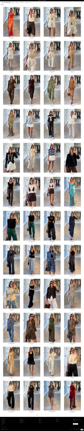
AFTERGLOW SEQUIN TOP (32, 71)
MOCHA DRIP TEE (32, 207)
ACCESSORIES (26, 2)
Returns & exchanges (22, 419)
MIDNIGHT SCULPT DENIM (12, 411)
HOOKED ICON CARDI (11, 173)
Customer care (3, 422)
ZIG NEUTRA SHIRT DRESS (72, 343)
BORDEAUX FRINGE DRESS (72, 411)
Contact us (40, 420)
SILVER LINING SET (11, 71)
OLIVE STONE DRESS (52, 343)
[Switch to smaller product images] (2, 4)
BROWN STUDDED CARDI (52, 309)
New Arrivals (57, 419)
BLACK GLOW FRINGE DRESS (52, 411)
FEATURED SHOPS (21, 2)
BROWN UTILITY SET (31, 343)
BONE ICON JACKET (11, 309)
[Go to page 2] (47, 414)
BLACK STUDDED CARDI (72, 173)
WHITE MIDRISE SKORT (52, 173)
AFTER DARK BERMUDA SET (52, 275)
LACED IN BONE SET (72, 139)
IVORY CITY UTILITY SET (52, 377)
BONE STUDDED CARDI (72, 37)
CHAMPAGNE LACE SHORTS (52, 37)
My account (3, 419)
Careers (39, 421)
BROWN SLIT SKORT (52, 207)
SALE (30, 2)
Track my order (3, 420)
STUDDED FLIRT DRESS (32, 377)
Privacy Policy (21, 422)
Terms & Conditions (22, 421)
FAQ (2, 424)
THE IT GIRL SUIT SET (11, 275)
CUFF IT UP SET (32, 173)
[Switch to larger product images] (1, 4)
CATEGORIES (16, 2)
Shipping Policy (21, 420)
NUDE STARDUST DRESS (72, 309)
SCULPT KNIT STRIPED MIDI (72, 275)
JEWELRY (57, 421)
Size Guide (3, 423)
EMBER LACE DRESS (11, 37)
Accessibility (40, 422)
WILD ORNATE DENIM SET (12, 343)
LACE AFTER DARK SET (52, 241)
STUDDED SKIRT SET (11, 377)
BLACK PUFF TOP (12, 241)
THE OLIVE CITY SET (52, 105)
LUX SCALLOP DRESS (31, 309)
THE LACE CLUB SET (52, 139)
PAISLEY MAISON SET (72, 105)
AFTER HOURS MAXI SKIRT (32, 275)
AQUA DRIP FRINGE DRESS (72, 207)
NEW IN (13, 2)
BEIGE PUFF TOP (72, 377)
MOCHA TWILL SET (72, 71)
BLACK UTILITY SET (32, 411)
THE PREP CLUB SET (31, 139)
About (39, 419)
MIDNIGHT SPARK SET (72, 241)
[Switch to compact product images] (3, 4)
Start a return (3, 421)
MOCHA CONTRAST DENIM (11, 207)
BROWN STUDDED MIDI (32, 105)
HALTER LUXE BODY (32, 37)
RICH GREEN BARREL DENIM (32, 241)
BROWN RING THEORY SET (11, 105)
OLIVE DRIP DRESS (11, 139)
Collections (57, 420)
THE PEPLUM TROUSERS (52, 71)
